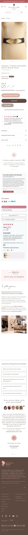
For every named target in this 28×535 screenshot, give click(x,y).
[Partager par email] (20, 145)
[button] (4, 73)
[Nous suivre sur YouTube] (13, 516)
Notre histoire (4, 506)
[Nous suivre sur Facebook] (2, 516)
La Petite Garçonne (5, 70)
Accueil (3, 18)
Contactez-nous (5, 504)
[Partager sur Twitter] (15, 145)
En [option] (5, 6)
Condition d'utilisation (20, 500)
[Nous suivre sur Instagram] (6, 516)
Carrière (3, 509)
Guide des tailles (5, 494)
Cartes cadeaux (5, 496)
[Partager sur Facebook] (12, 145)
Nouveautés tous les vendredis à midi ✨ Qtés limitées (14, 1)
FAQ (2, 511)
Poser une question (7, 210)
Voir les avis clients (8, 191)
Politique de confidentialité (18, 497)
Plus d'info (15, 166)
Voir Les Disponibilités (20, 90)
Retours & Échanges (6, 499)
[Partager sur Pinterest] (17, 145)
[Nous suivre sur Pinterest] (10, 516)
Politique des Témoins (20, 494)
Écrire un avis (6, 207)
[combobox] (13, 12)
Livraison (3, 501)
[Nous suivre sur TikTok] (17, 516)
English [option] (11, 520)
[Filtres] (2, 219)
